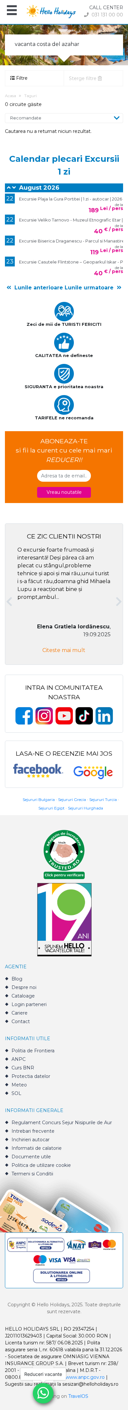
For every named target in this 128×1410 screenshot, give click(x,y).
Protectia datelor (30, 1076)
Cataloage (23, 996)
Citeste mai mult (63, 650)
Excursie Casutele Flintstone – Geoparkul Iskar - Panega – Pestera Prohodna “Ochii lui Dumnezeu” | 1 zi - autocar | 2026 (67, 261)
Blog (16, 979)
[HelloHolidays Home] (51, 11)
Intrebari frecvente (32, 1131)
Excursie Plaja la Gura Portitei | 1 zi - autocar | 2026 (64, 198)
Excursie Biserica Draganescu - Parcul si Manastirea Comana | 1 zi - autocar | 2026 (67, 240)
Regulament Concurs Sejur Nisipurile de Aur (61, 1123)
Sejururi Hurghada (85, 808)
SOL (16, 1093)
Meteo (19, 1085)
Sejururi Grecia (72, 799)
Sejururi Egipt (51, 808)
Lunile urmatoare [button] (90, 287)
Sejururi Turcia (103, 799)
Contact (20, 1021)
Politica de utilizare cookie (41, 1165)
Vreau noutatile (64, 492)
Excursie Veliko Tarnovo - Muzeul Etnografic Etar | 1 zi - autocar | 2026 (67, 219)
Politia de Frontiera (32, 1051)
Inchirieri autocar (30, 1140)
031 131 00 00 (106, 15)
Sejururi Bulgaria (39, 799)
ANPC (18, 1059)
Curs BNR (22, 1068)
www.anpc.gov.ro (85, 1377)
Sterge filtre (83, 78)
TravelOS (78, 1396)
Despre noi (23, 987)
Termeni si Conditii (32, 1174)
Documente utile (31, 1157)
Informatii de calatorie (36, 1148)
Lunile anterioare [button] (38, 287)
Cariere (19, 1013)
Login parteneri (29, 1004)
